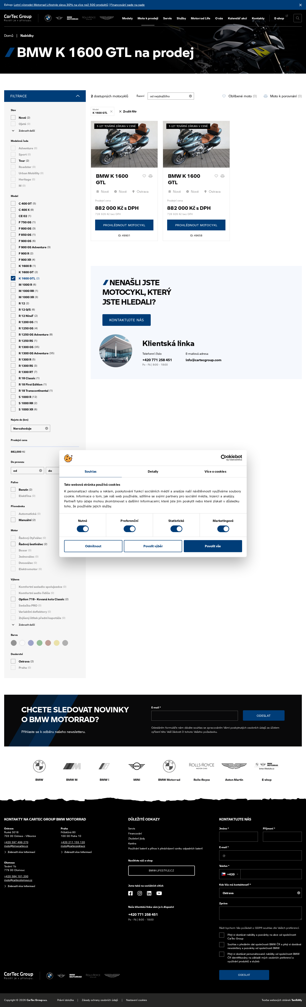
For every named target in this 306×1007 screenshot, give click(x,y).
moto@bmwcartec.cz (16, 846)
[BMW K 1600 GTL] (124, 144)
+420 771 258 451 (157, 359)
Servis (167, 18)
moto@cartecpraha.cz (73, 846)
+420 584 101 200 (16, 876)
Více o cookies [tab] (215, 471)
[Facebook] (130, 893)
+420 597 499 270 (16, 842)
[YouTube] (159, 893)
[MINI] (59, 18)
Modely (127, 18)
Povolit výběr (153, 546)
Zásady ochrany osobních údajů (100, 1000)
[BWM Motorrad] (72, 18)
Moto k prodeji (148, 18)
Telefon (224, 866)
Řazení (140, 96)
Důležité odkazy (144, 819)
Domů (8, 35)
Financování (135, 833)
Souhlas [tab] (90, 471)
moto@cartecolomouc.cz (18, 880)
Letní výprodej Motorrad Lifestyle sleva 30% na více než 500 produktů (61, 4)
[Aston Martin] (107, 18)
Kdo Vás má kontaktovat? (235, 884)
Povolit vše (213, 546)
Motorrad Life (200, 18)
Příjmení (269, 828)
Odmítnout (93, 546)
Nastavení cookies (136, 1000)
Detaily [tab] (153, 471)
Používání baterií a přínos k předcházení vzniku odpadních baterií (165, 848)
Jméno (224, 828)
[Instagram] (140, 893)
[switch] (130, 528)
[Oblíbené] (144, 175)
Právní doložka (65, 1000)
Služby (181, 18)
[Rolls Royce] (89, 18)
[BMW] (48, 18)
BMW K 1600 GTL (112, 179)
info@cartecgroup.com (203, 359)
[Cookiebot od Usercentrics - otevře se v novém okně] (224, 458)
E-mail (156, 707)
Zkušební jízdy (136, 838)
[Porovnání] (150, 175)
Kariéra (132, 843)
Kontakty (258, 18)
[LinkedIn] (149, 893)
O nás (219, 18)
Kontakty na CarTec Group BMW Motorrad (45, 819)
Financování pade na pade (127, 4)
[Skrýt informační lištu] (300, 4)
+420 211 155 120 (73, 842)
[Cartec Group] (17, 18)
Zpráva (223, 903)
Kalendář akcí (237, 18)
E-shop (279, 18)
